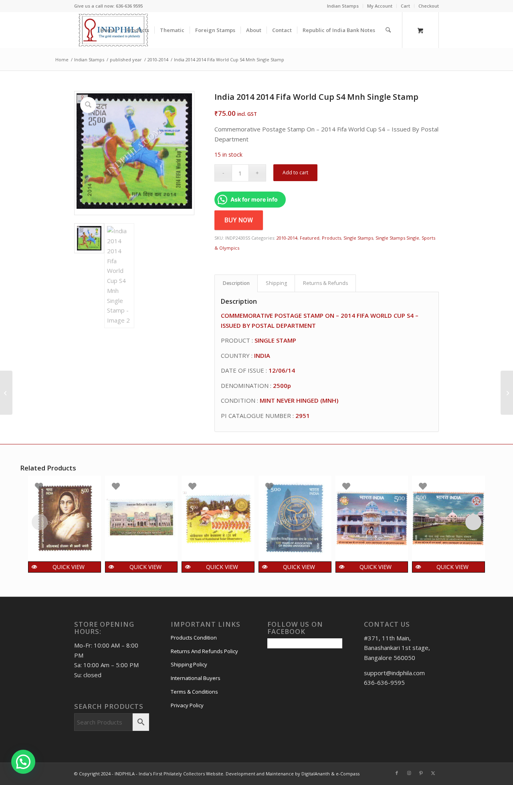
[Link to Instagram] (409, 773)
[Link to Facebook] (397, 773)
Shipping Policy (189, 664)
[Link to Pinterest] (421, 773)
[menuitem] (343, 6)
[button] (23, 762)
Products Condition (194, 637)
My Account (379, 6)
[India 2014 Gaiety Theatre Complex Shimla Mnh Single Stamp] (507, 393)
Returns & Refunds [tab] (325, 283)
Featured (309, 238)
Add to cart (295, 172)
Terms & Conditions (194, 691)
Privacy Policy (187, 705)
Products (331, 238)
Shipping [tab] (276, 283)
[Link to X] (433, 773)
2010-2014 (287, 238)
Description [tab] (236, 283)
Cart (405, 6)
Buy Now (238, 220)
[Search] (388, 30)
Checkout (428, 6)
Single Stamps (358, 238)
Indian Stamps (343, 6)
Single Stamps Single (397, 238)
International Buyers (195, 678)
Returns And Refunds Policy (204, 651)
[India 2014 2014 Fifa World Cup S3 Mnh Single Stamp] (6, 393)
